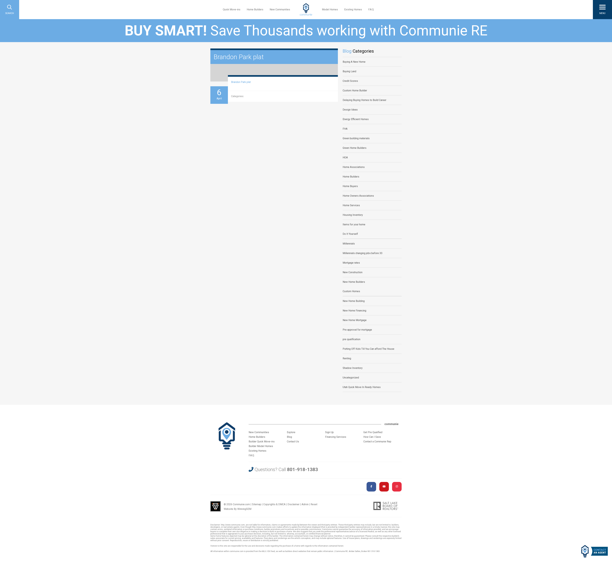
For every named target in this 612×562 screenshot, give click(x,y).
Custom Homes (351, 291)
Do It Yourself (350, 233)
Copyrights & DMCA (274, 504)
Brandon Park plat (241, 82)
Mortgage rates (351, 262)
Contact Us (293, 441)
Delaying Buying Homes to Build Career (364, 100)
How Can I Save (372, 436)
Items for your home (354, 224)
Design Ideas (350, 109)
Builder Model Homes (261, 446)
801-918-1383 (302, 469)
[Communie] (306, 9)
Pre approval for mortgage (357, 329)
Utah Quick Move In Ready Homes (362, 387)
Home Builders (255, 9)
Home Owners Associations (358, 195)
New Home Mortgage (355, 320)
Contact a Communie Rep (377, 441)
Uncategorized (351, 377)
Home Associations (354, 167)
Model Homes (330, 9)
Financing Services (335, 436)
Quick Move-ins (231, 9)
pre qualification (351, 339)
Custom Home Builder (355, 90)
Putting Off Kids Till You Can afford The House (368, 348)
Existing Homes (353, 9)
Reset (314, 504)
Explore (291, 432)
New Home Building (354, 301)
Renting (347, 358)
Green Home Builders (354, 147)
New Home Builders (354, 281)
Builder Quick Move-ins (262, 441)
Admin (305, 504)
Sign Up (329, 432)
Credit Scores (350, 80)
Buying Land (349, 71)
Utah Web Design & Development (215, 506)
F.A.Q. (371, 9)
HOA (345, 157)
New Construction (352, 272)
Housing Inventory (353, 214)
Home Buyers (350, 186)
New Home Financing (354, 310)
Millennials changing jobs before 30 (362, 253)
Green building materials (356, 138)
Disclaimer (293, 504)
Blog (289, 436)
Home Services (351, 205)
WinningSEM (244, 508)
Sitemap (256, 504)
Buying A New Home (354, 61)
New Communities (280, 9)
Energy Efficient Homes (356, 119)
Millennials (349, 243)
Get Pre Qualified (372, 432)
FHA (345, 128)
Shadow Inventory (353, 368)
